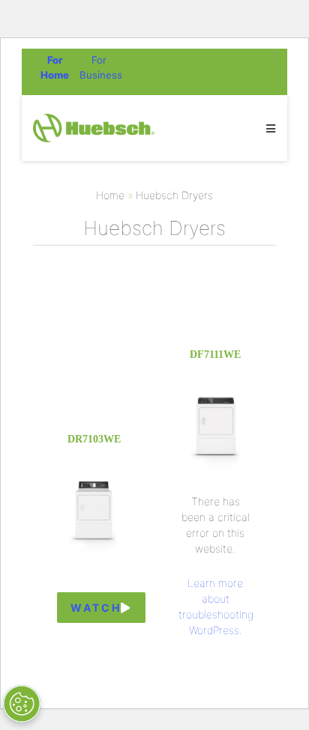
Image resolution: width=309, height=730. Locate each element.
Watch (95, 607)
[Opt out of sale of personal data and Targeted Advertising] (21, 704)
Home (110, 195)
